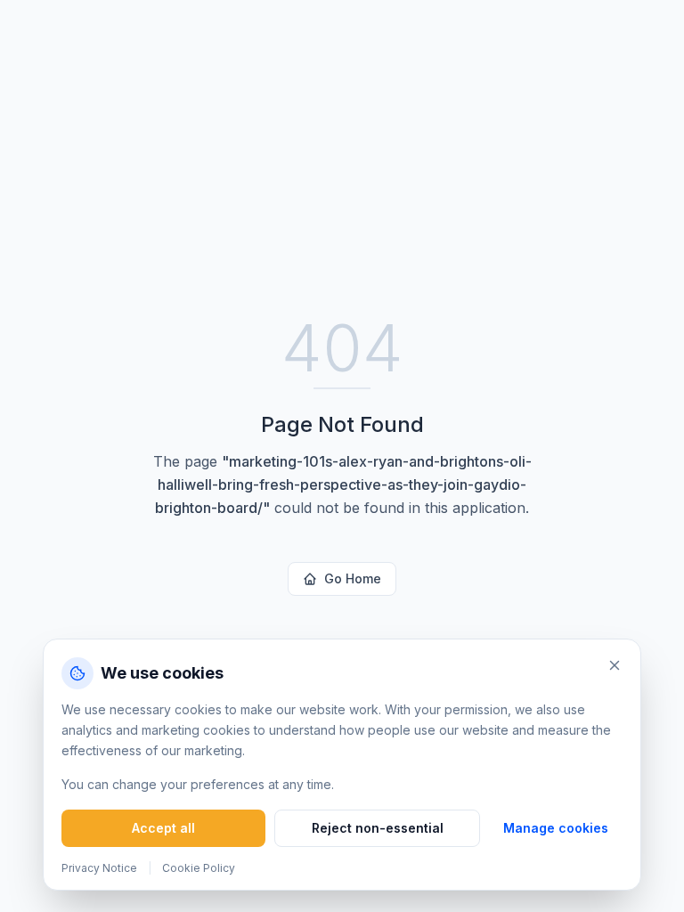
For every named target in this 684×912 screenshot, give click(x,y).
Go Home (352, 578)
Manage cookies (555, 827)
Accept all (163, 827)
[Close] (614, 665)
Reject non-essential (378, 827)
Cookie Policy (198, 868)
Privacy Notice (99, 868)
